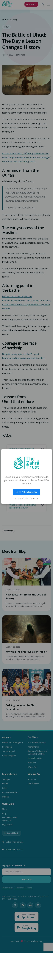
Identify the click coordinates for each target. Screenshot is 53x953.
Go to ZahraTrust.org (26, 491)
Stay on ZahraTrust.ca (26, 498)
